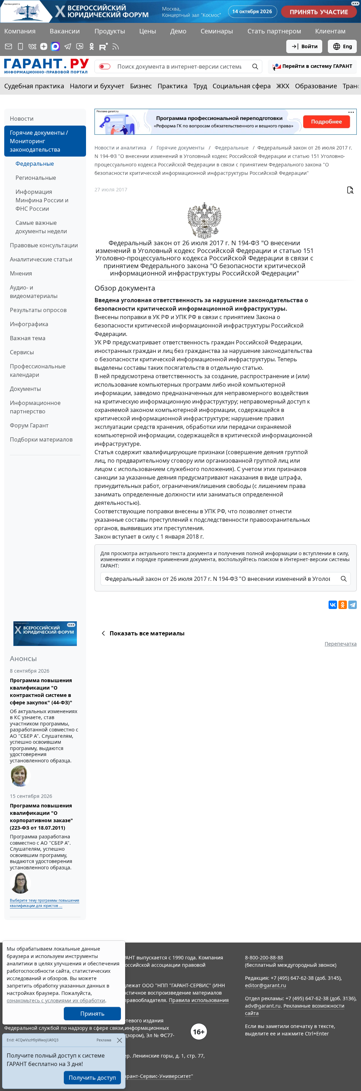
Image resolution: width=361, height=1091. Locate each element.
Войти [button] (309, 46)
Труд (200, 86)
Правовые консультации (44, 245)
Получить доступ (92, 1078)
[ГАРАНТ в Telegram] (67, 46)
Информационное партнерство (35, 407)
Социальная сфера (242, 86)
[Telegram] (352, 605)
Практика (173, 86)
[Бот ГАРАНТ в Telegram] (79, 46)
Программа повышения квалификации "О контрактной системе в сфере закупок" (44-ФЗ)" (41, 691)
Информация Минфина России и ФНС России (42, 200)
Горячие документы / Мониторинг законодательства (39, 141)
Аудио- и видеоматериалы (33, 292)
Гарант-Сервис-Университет (156, 1076)
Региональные (36, 178)
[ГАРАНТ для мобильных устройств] (20, 46)
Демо (178, 31)
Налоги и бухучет (97, 86)
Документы (25, 389)
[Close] (119, 1040)
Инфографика (29, 324)
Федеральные (35, 163)
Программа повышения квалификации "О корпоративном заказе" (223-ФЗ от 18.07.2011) (41, 816)
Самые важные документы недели (41, 227)
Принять (92, 1013)
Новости (21, 118)
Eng (347, 46)
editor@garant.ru (265, 985)
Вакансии (65, 31)
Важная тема (27, 338)
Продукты (109, 31)
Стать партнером (274, 31)
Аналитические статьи (41, 259)
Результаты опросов (38, 310)
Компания (20, 31)
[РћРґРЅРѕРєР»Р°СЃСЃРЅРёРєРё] (342, 605)
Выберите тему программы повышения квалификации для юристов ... (44, 903)
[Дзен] (43, 46)
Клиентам (330, 31)
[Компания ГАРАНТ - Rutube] (103, 46)
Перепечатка (341, 643)
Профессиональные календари (38, 370)
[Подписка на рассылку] (8, 46)
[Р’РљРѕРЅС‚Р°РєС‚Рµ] (333, 605)
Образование (316, 86)
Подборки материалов (41, 439)
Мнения (21, 273)
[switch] (104, 66)
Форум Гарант (29, 425)
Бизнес (141, 86)
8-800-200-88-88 (264, 957)
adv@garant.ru (263, 1005)
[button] (312, 66)
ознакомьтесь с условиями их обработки (56, 1000)
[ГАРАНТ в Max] (55, 46)
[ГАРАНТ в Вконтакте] (32, 46)
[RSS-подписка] (115, 46)
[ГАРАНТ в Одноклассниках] (91, 46)
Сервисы (22, 352)
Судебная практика (34, 86)
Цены (147, 31)
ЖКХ (282, 86)
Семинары (217, 31)
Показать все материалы (147, 633)
